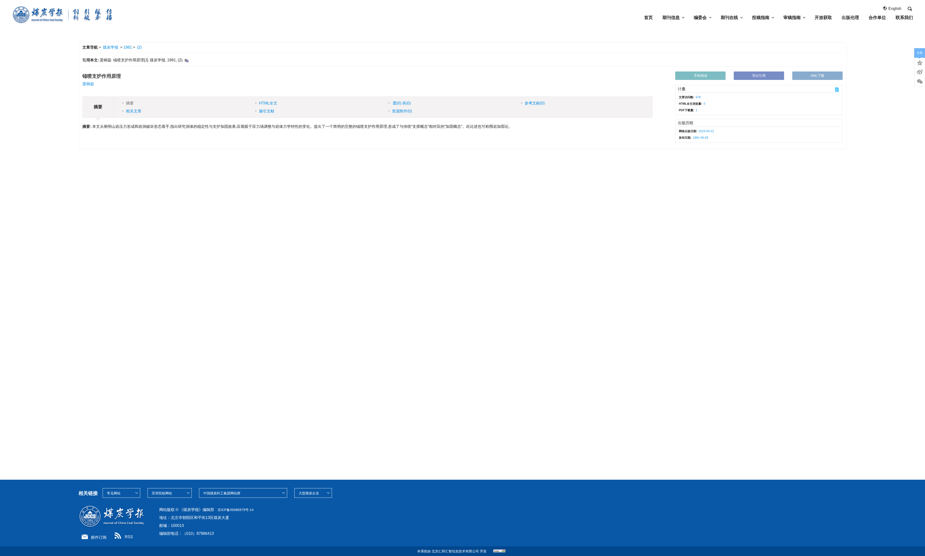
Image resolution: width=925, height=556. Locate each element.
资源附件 (402, 111)
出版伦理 (850, 17)
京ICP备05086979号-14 (236, 510)
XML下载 (817, 76)
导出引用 (759, 76)
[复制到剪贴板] (186, 60)
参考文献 (535, 103)
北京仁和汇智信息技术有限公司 (455, 551)
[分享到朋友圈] (919, 81)
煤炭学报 (110, 47)
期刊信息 (671, 17)
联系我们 (904, 17)
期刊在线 (729, 17)
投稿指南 (760, 17)
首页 (648, 17)
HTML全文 (268, 103)
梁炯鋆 (88, 84)
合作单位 (877, 17)
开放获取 (823, 17)
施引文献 (266, 111)
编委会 (700, 17)
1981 (127, 47)
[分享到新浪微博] (919, 72)
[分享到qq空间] (919, 62)
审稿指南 (792, 17)
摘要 (130, 103)
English (894, 8)
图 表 (401, 103)
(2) (139, 47)
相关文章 (133, 111)
